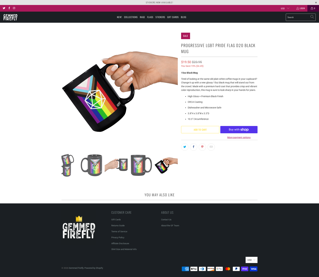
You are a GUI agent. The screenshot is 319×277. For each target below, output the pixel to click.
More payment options (239, 137)
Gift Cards (116, 219)
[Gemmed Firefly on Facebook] (8, 8)
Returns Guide (118, 225)
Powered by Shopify (93, 268)
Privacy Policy (117, 237)
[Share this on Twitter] (184, 147)
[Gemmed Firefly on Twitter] (3, 8)
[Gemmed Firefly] (10, 17)
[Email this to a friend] (211, 147)
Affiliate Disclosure (120, 243)
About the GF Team (170, 225)
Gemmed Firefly (76, 268)
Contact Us (166, 219)
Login (302, 8)
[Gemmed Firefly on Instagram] (14, 8)
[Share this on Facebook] (193, 147)
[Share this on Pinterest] (202, 147)
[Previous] (64, 91)
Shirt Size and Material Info (124, 249)
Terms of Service (119, 231)
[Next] (175, 91)
